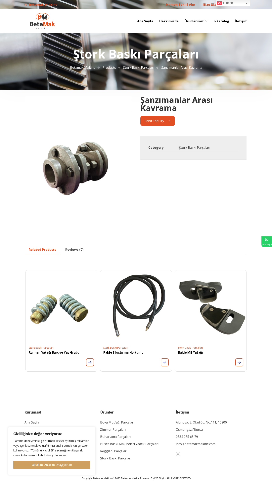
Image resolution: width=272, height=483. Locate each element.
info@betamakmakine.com (195, 444)
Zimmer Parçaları (113, 429)
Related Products (42, 249)
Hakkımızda (169, 21)
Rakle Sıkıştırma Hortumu (123, 352)
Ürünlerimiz (194, 21)
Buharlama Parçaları (115, 436)
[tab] (42, 249)
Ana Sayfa (145, 21)
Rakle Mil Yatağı (190, 352)
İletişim (241, 21)
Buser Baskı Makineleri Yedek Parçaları (129, 444)
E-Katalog (221, 21)
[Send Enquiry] (90, 362)
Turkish (227, 3)
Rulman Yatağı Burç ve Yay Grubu (54, 352)
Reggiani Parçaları (113, 451)
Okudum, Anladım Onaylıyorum (52, 465)
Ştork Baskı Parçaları (194, 147)
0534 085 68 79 (187, 436)
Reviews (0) (74, 249)
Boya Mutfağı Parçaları (117, 422)
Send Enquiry (154, 121)
